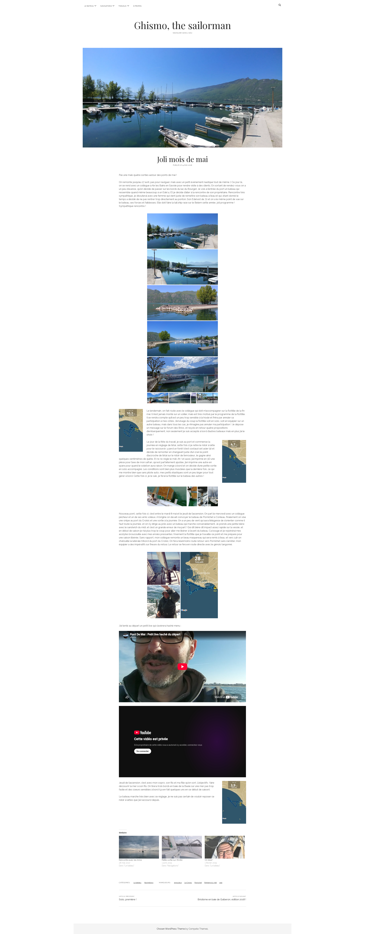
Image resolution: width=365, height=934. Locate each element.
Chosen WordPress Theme (171, 928)
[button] (182, 231)
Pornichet (198, 883)
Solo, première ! (128, 899)
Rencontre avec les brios (130, 860)
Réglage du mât (210, 883)
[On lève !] (225, 847)
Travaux (122, 6)
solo (220, 883)
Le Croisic (188, 883)
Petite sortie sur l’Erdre (172, 860)
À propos (137, 6)
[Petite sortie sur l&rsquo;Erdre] (182, 847)
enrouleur (178, 883)
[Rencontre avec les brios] (139, 847)
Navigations (106, 6)
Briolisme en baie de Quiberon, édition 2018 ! (222, 899)
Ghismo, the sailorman (182, 25)
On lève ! (209, 860)
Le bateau (89, 6)
